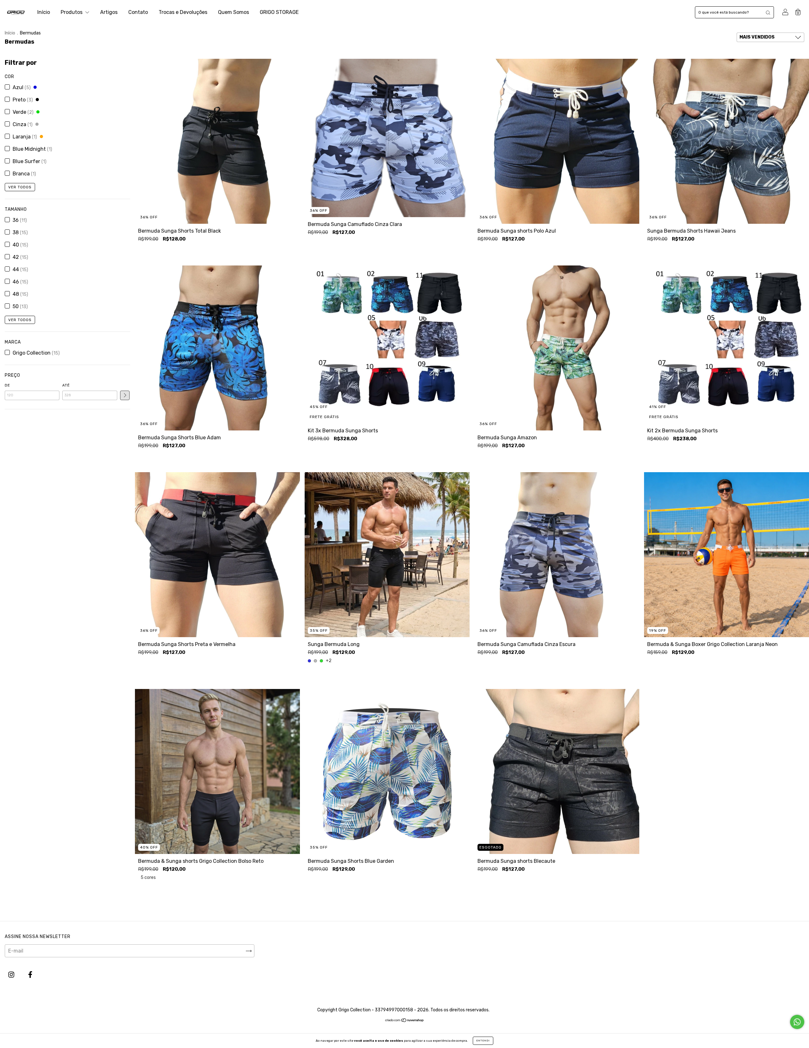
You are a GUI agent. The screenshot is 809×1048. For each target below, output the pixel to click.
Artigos (109, 12)
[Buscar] (768, 12)
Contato (138, 12)
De (7, 385)
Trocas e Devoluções (183, 12)
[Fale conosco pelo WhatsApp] (797, 1022)
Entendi (483, 1040)
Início (43, 12)
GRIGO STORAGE (279, 12)
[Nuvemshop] (404, 1021)
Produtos (72, 12)
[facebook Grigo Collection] (30, 975)
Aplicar (125, 395)
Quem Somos (233, 12)
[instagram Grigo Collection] (12, 975)
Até (66, 385)
